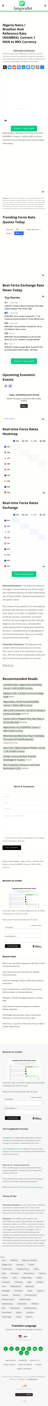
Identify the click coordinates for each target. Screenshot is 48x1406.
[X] (5, 67)
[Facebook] (19, 67)
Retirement (22, 1304)
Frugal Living (26, 1278)
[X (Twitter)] (11, 1349)
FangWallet (7, 1138)
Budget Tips (6, 1265)
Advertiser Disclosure (24, 50)
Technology (6, 1317)
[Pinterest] (23, 1349)
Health (39, 1278)
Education (15, 1273)
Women (29, 1317)
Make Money (16, 1286)
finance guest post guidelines (31, 1187)
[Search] (44, 5)
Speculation (6, 1312)
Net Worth (19, 1291)
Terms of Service (25, 1365)
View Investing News (24, 574)
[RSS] (29, 1349)
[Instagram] (17, 1349)
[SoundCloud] (27, 1353)
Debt (4, 1273)
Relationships (7, 1304)
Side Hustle (14, 1308)
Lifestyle (39, 1282)
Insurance (6, 1282)
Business (20, 1265)
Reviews (35, 1304)
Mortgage (6, 1291)
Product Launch (8, 1299)
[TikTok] (21, 1353)
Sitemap (38, 1365)
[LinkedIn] (41, 1349)
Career (31, 1265)
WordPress (33, 1379)
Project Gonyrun (24, 1369)
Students (30, 1312)
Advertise (23, 1360)
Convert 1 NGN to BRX (24, 128)
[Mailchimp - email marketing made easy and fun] (37, 948)
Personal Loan (30, 1295)
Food (14, 1278)
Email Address (11, 936)
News (30, 1291)
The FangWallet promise (12, 1149)
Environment (29, 1273)
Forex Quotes (14, 861)
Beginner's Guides (29, 1260)
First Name (9, 927)
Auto (4, 1260)
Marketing (30, 1286)
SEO (3, 1308)
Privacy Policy (9, 1365)
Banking (14, 1260)
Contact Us (35, 1360)
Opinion (40, 1291)
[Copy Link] (37, 67)
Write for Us (8, 665)
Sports (18, 1312)
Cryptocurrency (23, 1269)
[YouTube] (35, 1349)
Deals (36, 1269)
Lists (4, 1286)
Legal (29, 1282)
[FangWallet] (23, 5)
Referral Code (24, 1299)
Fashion (42, 1273)
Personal (16, 1295)
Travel (18, 1317)
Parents (5, 1295)
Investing (18, 1282)
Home (5, 861)
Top (25, 1401)
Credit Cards (7, 1269)
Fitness (5, 1278)
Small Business (30, 1308)
